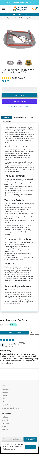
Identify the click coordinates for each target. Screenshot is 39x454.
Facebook (5, 420)
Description (6, 118)
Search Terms (6, 405)
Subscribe (30, 439)
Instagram (5, 423)
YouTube (5, 417)
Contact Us (5, 389)
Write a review (14, 333)
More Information (20, 118)
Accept (30, 447)
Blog (3, 399)
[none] (11, 63)
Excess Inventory (19, 14)
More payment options (19, 106)
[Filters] (32, 333)
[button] (7, 78)
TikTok (4, 426)
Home (3, 18)
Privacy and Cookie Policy (10, 408)
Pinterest (5, 429)
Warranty (5, 392)
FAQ (31, 118)
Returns (4, 396)
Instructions (6, 121)
